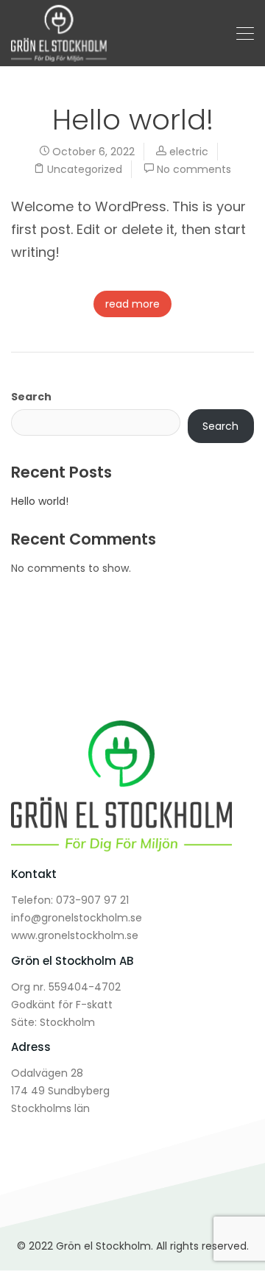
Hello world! (132, 119)
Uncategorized (84, 169)
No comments (194, 169)
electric (188, 151)
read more (132, 304)
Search (31, 396)
